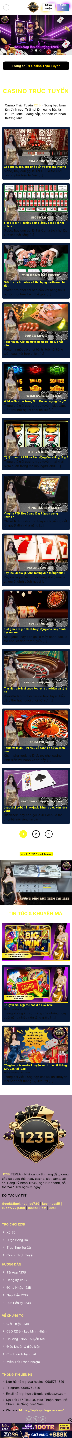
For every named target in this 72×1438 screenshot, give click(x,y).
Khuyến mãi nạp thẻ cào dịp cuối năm (28, 1005)
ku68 (52, 1208)
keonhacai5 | (52, 1204)
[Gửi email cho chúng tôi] (29, 1419)
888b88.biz (37, 1208)
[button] (6, 7)
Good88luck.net (14, 1204)
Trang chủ (19, 66)
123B (37, 105)
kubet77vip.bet (13, 1208)
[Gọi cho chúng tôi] (36, 1419)
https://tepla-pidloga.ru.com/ (41, 1410)
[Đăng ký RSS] (43, 1419)
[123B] (33, 7)
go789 (34, 1204)
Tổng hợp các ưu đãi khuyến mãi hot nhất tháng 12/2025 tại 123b (35, 1067)
